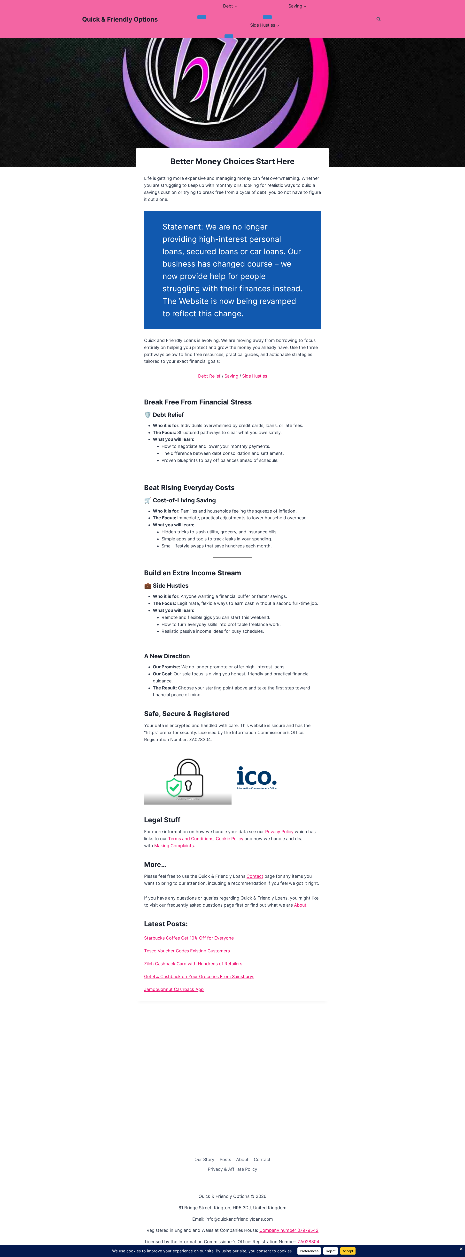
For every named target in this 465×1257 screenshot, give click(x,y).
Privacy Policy (279, 831)
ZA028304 (308, 1241)
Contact (255, 876)
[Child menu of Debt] (201, 17)
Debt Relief (209, 376)
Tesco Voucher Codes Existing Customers (187, 950)
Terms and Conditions (190, 838)
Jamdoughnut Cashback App (174, 989)
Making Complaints (174, 845)
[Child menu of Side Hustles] (229, 36)
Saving (231, 376)
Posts (225, 1159)
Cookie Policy (229, 838)
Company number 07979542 (288, 1230)
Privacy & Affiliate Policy (232, 1169)
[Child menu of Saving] (267, 17)
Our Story (204, 1159)
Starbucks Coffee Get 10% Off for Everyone (189, 938)
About (300, 905)
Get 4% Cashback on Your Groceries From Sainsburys (199, 976)
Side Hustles (254, 376)
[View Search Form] (378, 19)
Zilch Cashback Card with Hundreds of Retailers (193, 963)
